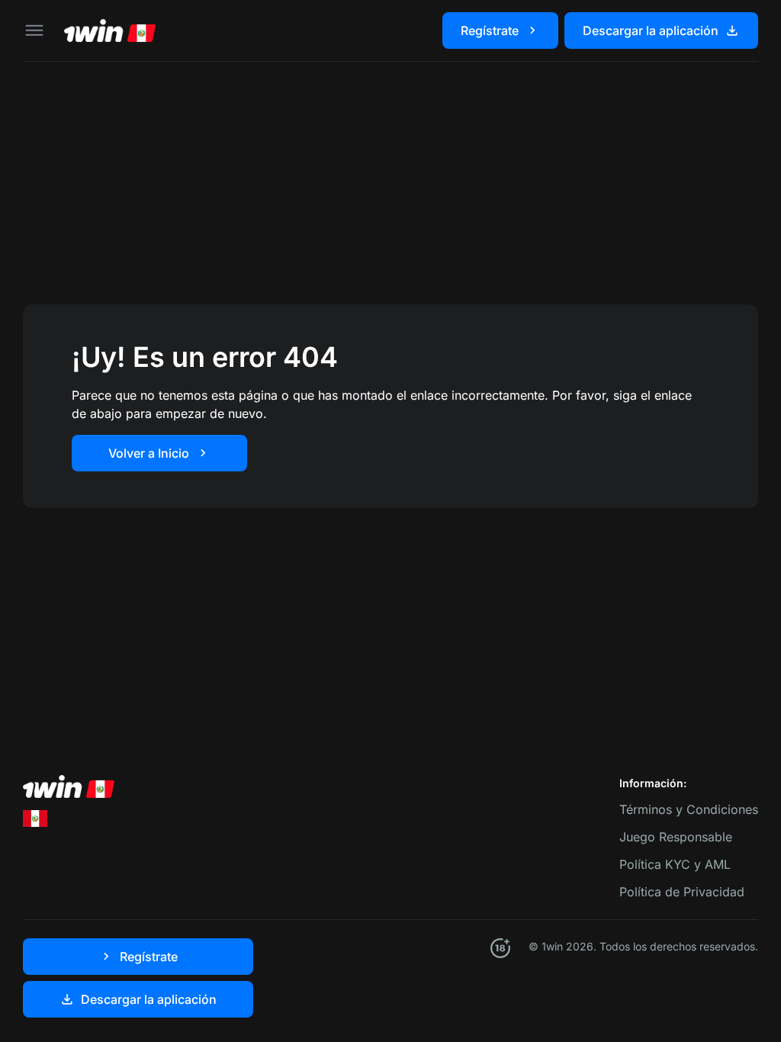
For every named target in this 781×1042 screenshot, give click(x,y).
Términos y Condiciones (688, 809)
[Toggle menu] (34, 30)
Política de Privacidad (681, 891)
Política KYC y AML (675, 864)
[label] (35, 818)
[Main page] (110, 30)
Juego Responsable (675, 836)
